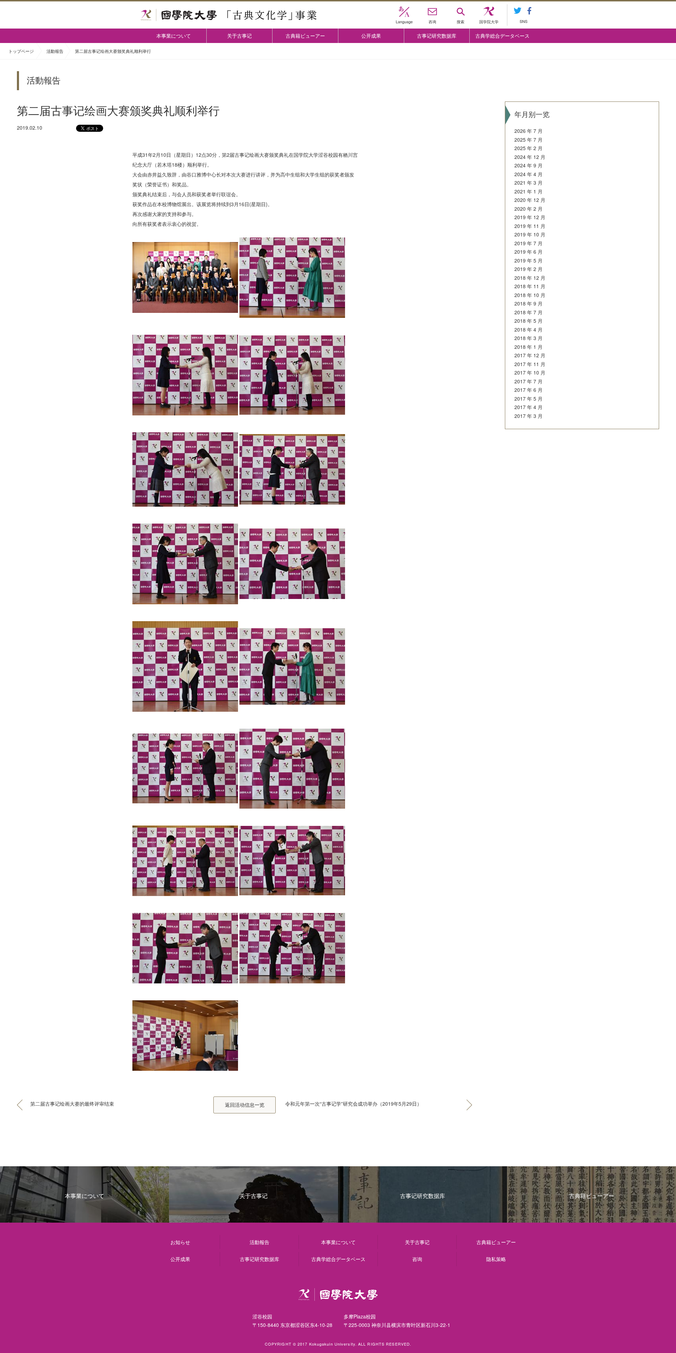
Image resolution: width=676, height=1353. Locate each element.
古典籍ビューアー (305, 35)
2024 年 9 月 (528, 165)
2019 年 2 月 (528, 268)
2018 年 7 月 (528, 312)
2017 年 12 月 (529, 355)
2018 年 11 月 (529, 286)
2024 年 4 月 (528, 174)
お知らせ (180, 1242)
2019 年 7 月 (528, 243)
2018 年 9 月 (528, 303)
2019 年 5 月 (528, 260)
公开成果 (371, 35)
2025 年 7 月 (528, 139)
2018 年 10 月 (529, 294)
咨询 (417, 1258)
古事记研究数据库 (436, 35)
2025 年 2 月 (528, 148)
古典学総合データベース (502, 35)
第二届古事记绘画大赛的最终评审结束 (72, 1103)
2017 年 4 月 (528, 406)
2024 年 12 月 (529, 156)
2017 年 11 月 (529, 363)
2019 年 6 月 (528, 251)
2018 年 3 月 (528, 337)
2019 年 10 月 (529, 234)
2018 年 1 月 (528, 346)
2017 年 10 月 (529, 372)
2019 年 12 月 (529, 217)
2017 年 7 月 (528, 381)
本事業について (173, 35)
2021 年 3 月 (528, 182)
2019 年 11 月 (529, 225)
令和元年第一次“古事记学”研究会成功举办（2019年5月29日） (353, 1103)
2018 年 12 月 (529, 277)
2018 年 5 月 (528, 320)
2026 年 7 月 (528, 130)
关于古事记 (239, 35)
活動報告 (54, 51)
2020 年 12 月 (529, 199)
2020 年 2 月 (528, 208)
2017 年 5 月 (528, 398)
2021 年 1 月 (528, 191)
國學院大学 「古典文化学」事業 (229, 15)
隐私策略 (496, 1258)
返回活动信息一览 (244, 1104)
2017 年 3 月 (528, 415)
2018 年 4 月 (528, 329)
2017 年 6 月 (528, 389)
